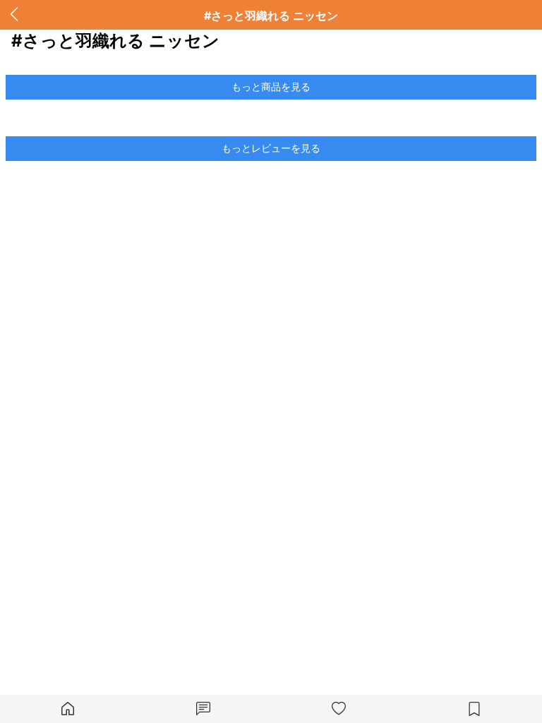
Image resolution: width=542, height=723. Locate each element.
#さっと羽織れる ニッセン (271, 15)
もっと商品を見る (271, 86)
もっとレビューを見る (271, 148)
